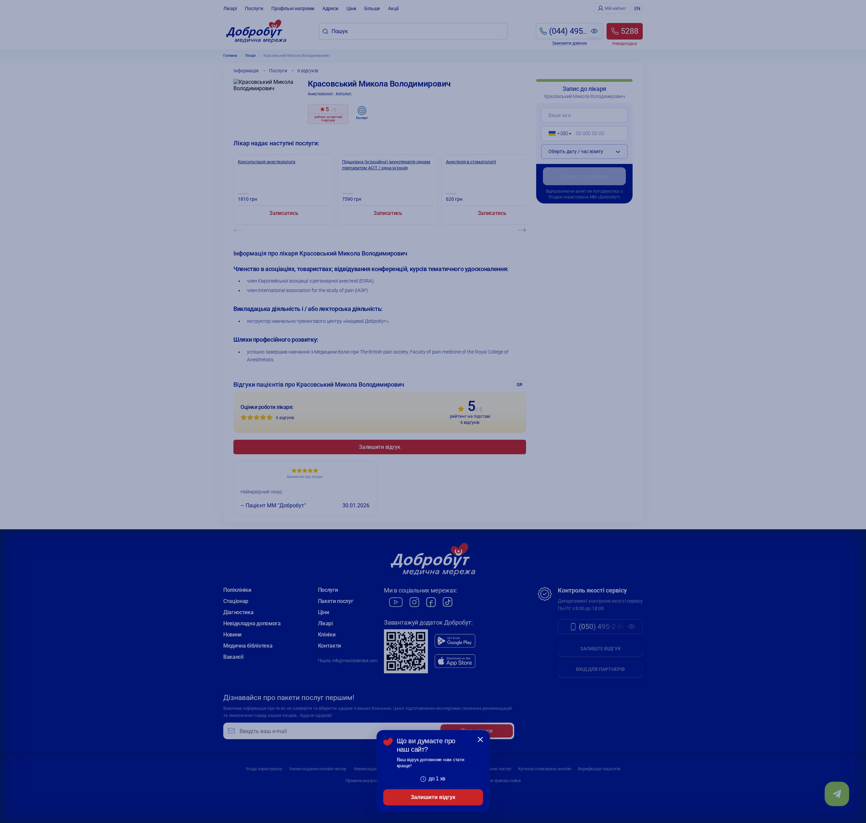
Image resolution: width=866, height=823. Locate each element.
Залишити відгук (433, 797)
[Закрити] (480, 739)
